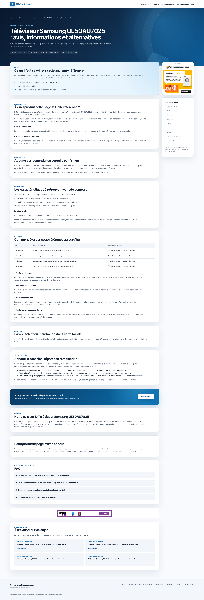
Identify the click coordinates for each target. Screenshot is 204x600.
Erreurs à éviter (171, 128)
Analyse (169, 111)
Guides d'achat (168, 4)
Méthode (170, 119)
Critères (169, 115)
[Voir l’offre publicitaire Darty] (84, 513)
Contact (130, 584)
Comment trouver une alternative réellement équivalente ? (41, 490)
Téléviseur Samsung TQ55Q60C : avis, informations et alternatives (42, 559)
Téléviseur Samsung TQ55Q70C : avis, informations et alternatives (113, 559)
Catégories (145, 4)
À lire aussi (170, 140)
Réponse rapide (172, 106)
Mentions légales (188, 584)
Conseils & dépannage (185, 4)
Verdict (169, 132)
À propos (122, 584)
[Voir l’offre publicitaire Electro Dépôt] (177, 79)
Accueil (12, 18)
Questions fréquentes (173, 136)
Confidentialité (159, 584)
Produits (156, 4)
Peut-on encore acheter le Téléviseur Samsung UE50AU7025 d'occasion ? (48, 483)
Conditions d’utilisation (173, 584)
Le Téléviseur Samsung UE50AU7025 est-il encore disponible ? (43, 475)
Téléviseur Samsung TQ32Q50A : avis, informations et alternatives (41, 544)
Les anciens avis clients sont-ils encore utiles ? (37, 497)
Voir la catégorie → (146, 396)
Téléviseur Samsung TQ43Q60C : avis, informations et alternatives (113, 544)
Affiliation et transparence (143, 584)
